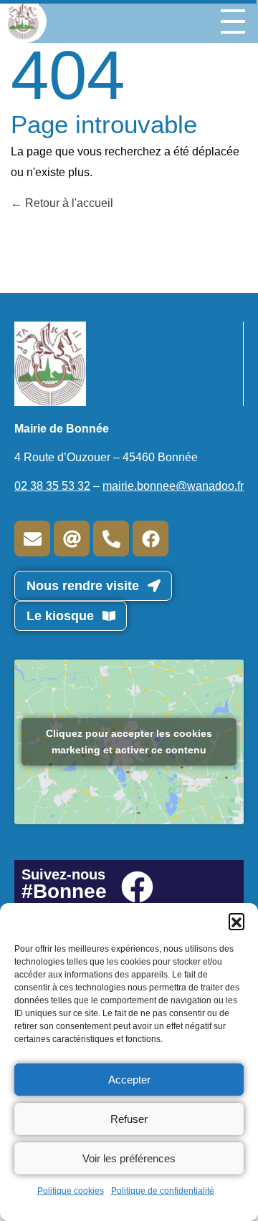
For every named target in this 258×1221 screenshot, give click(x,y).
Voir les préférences (129, 1158)
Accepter (129, 1079)
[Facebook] (150, 538)
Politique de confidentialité (162, 1191)
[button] (236, 921)
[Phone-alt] (111, 538)
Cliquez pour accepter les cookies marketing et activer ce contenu (129, 742)
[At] (72, 538)
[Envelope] (32, 538)
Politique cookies (70, 1191)
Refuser (129, 1119)
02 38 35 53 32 (52, 486)
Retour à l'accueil (67, 203)
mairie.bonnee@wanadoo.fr (173, 486)
